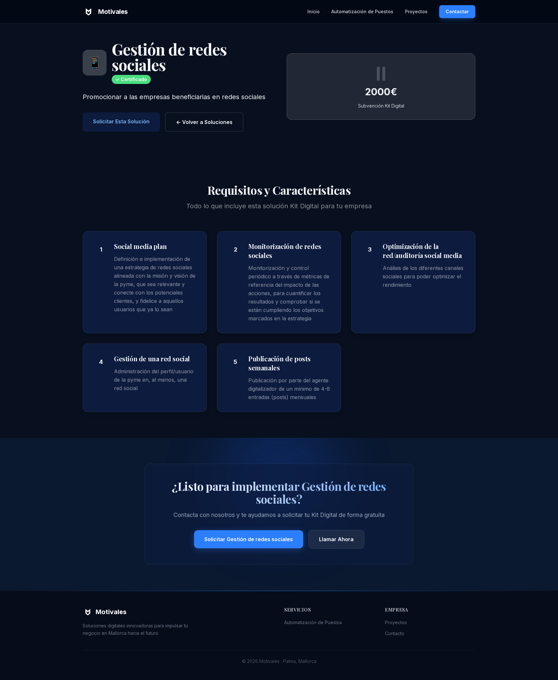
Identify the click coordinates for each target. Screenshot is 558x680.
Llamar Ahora (336, 539)
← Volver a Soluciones (204, 122)
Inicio (313, 11)
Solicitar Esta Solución (121, 121)
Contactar (457, 11)
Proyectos (416, 11)
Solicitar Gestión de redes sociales (248, 539)
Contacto (394, 633)
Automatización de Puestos (362, 11)
